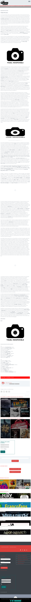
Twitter (1, 392)
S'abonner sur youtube (15, 471)
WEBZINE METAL (17, 383)
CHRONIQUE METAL (12, 383)
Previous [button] (1, 407)
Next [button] (29, 407)
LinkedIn (7, 392)
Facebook (4, 392)
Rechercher (15, 460)
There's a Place (21, 140)
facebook (22, 550)
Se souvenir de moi (4, 564)
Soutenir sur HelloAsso (15, 469)
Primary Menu (29, 1)
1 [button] (14, 416)
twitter (20, 550)
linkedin (24, 550)
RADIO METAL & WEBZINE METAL (22, 557)
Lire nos (3, 448)
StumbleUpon (9, 392)
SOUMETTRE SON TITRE (4, 547)
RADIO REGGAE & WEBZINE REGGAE (23, 559)
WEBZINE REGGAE (4, 493)
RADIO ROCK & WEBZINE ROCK (22, 555)
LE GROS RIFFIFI (1, 480)
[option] (15, 407)
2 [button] (14, 437)
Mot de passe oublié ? (4, 570)
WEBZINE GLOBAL (5, 502)
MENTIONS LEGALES (13, 547)
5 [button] (16, 437)
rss (26, 550)
